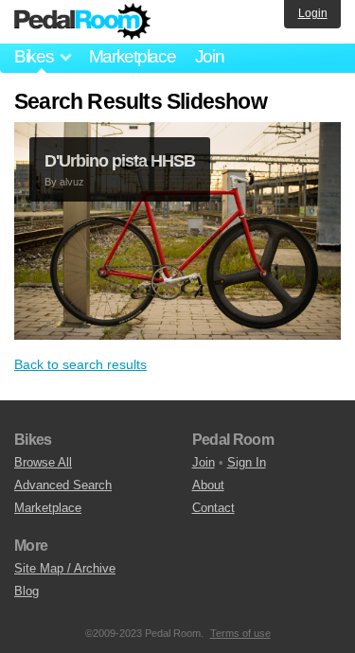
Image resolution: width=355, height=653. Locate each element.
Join (209, 56)
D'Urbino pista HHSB (119, 160)
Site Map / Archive (64, 568)
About (208, 485)
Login (313, 13)
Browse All (43, 462)
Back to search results (80, 364)
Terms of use (240, 633)
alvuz (72, 181)
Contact (213, 508)
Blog (26, 591)
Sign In (246, 462)
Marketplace (132, 56)
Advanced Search (63, 485)
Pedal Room (82, 22)
